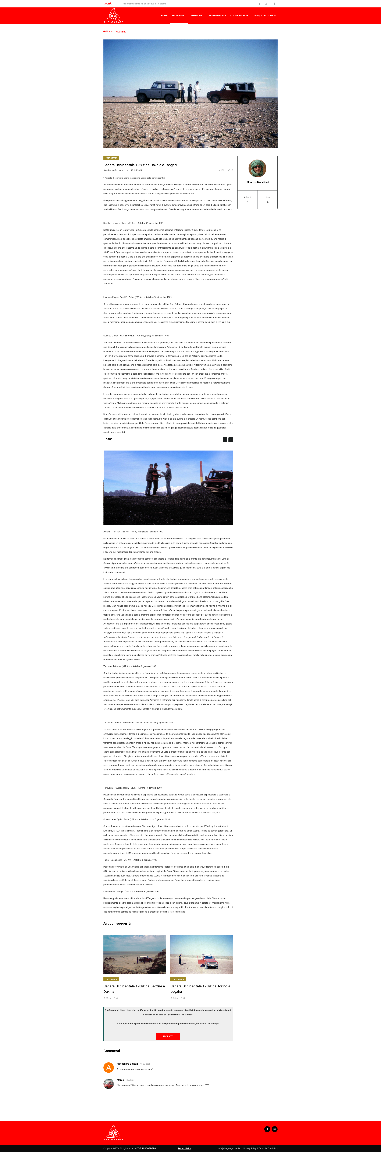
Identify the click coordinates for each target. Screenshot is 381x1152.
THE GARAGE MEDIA (147, 1148)
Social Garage (239, 15)
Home (164, 15)
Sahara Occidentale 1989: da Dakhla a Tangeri (140, 165)
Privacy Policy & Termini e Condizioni (260, 1148)
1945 (108, 998)
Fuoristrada (111, 158)
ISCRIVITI (168, 1036)
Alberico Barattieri (257, 182)
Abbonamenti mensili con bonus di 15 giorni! (144, 4)
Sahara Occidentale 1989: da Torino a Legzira (200, 989)
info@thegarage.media (229, 1148)
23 (116, 998)
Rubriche (196, 15)
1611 (222, 170)
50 (183, 998)
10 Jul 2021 (136, 170)
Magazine (178, 15)
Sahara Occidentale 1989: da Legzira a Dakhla (134, 989)
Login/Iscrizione (263, 15)
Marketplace (217, 15)
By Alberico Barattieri (113, 170)
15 (231, 170)
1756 (175, 998)
